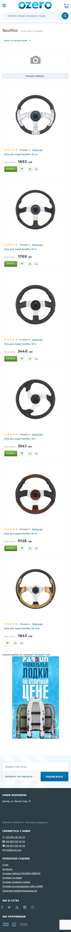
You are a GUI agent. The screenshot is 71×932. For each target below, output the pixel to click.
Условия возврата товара (16, 882)
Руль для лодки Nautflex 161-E (20, 344)
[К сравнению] (30, 169)
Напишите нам (42, 654)
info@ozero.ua (13, 850)
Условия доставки (12, 877)
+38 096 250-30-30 (15, 837)
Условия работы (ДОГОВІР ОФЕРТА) (21, 873)
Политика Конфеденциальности (19, 890)
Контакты (7, 869)
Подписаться (54, 776)
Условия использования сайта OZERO (22, 886)
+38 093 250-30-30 (15, 845)
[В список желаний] (22, 169)
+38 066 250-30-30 (15, 841)
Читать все (37, 150)
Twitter (9, 907)
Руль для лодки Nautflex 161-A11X (22, 628)
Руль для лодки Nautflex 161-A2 (21, 154)
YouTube (17, 907)
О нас (5, 864)
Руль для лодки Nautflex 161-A (20, 249)
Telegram (25, 907)
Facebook (2, 907)
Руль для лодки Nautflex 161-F (20, 438)
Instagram (33, 907)
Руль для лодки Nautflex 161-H (20, 533)
